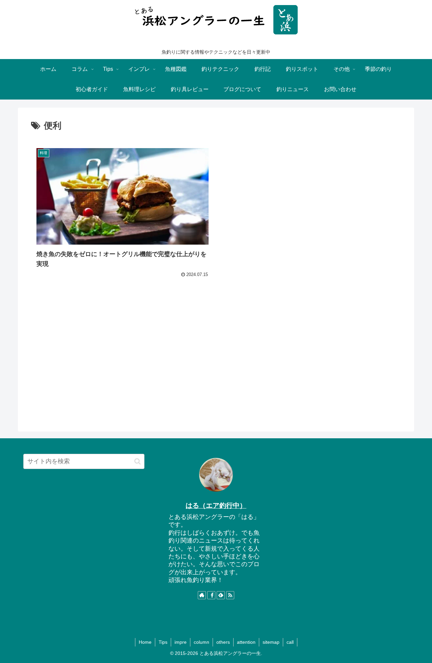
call (290, 642)
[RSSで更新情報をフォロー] (230, 595)
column (201, 642)
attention (246, 642)
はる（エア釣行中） (216, 505)
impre (180, 642)
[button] (137, 461)
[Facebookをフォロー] (211, 595)
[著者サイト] (202, 595)
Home (145, 642)
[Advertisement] (216, 366)
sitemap (271, 642)
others (223, 642)
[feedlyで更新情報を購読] (221, 595)
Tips (163, 642)
